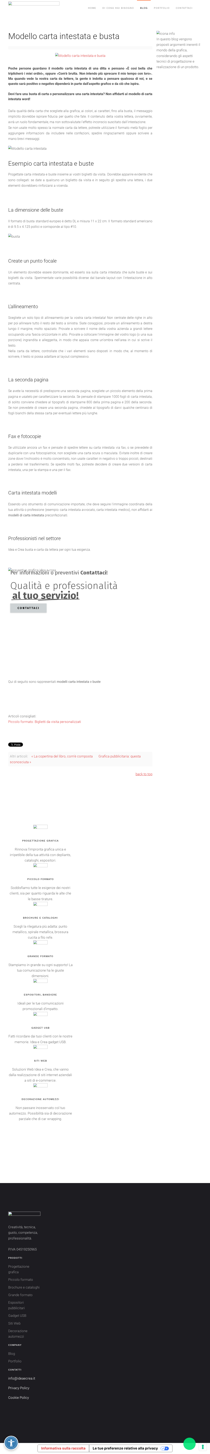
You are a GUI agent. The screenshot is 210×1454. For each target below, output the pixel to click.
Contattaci (184, 8)
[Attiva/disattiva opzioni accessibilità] (11, 1443)
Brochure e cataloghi (24, 1287)
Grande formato (20, 1295)
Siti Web (14, 1323)
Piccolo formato (20, 1280)
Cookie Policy (18, 1398)
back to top (144, 774)
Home (92, 8)
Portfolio (162, 8)
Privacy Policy (18, 1388)
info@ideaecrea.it (21, 1378)
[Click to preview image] (80, 55)
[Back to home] (34, 8)
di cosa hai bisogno (118, 8)
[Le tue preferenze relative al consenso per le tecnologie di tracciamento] (203, 1447)
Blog (144, 8)
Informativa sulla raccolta (63, 1448)
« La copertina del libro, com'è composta (62, 756)
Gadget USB (17, 1316)
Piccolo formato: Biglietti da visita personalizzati (44, 722)
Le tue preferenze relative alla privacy (125, 1448)
